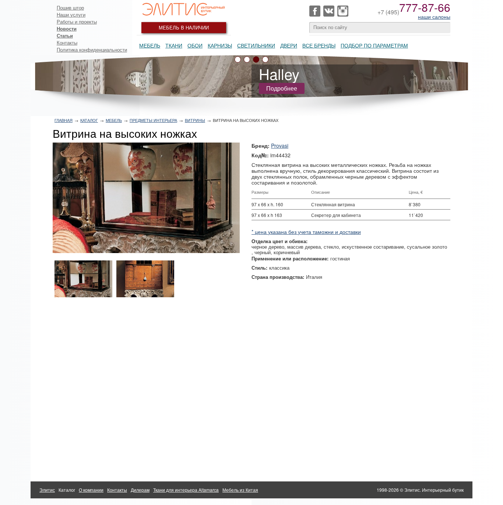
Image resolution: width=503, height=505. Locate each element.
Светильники (256, 45)
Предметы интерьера (153, 120)
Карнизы (220, 45)
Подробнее (281, 88)
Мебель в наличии (184, 27)
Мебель (149, 45)
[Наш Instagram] (342, 11)
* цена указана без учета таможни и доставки (306, 231)
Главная (63, 120)
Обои (195, 45)
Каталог (89, 120)
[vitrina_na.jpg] (146, 198)
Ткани (173, 45)
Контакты (67, 42)
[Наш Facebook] (314, 11)
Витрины (195, 120)
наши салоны (434, 16)
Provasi (279, 145)
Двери (288, 45)
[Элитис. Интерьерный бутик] (184, 9)
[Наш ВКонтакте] (328, 11)
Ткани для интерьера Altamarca (186, 490)
